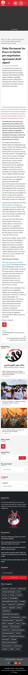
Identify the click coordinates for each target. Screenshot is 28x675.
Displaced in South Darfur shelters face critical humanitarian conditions (13, 537)
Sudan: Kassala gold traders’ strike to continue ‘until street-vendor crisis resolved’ (13, 543)
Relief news (5, 639)
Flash (3, 604)
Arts (19, 592)
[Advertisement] (14, 14)
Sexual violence (7, 646)
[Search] (25, 3)
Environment (13, 598)
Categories (5, 483)
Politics (18, 633)
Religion (13, 639)
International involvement (10, 614)
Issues (24, 617)
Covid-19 (4, 595)
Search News (5, 452)
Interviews (5, 617)
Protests (4, 636)
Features (22, 601)
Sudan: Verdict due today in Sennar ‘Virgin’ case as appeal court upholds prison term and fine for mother (14, 554)
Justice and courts (7, 620)
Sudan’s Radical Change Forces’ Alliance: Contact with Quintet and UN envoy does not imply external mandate (13, 373)
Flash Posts (11, 604)
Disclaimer (20, 659)
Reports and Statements (9, 642)
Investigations (15, 617)
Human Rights (6, 611)
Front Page (20, 604)
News (18, 623)
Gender (4, 608)
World (12, 649)
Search (22, 458)
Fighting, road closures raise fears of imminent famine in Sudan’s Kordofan (13, 548)
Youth (18, 649)
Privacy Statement (10, 659)
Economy (19, 595)
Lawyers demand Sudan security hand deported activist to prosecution (16, 338)
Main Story (19, 620)
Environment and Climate (10, 601)
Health (19, 608)
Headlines (12, 608)
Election (4, 598)
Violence (4, 649)
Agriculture (21, 588)
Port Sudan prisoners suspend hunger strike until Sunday (14, 560)
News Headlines (15, 627)
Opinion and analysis (17, 630)
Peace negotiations (8, 633)
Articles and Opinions (8, 592)
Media (4, 623)
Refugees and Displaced (17, 636)
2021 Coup (13, 588)
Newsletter (5, 630)
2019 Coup (5, 588)
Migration (11, 623)
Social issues (17, 646)
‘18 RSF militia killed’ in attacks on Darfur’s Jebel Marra (13, 332)
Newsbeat (5, 627)
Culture (11, 595)
